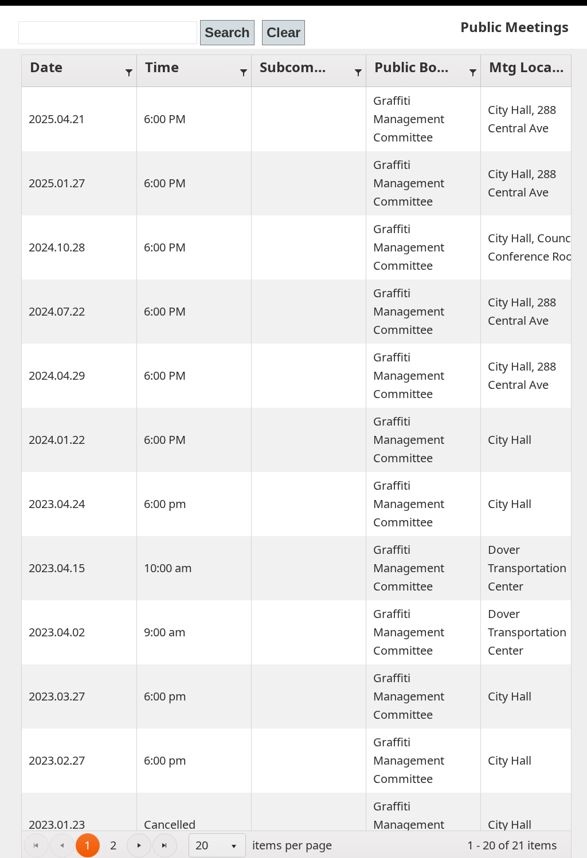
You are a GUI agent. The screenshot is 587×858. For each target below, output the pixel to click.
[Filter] (129, 70)
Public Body (413, 66)
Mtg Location (532, 66)
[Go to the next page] (139, 845)
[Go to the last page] (164, 845)
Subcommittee (303, 66)
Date (46, 66)
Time (162, 66)
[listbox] (217, 845)
